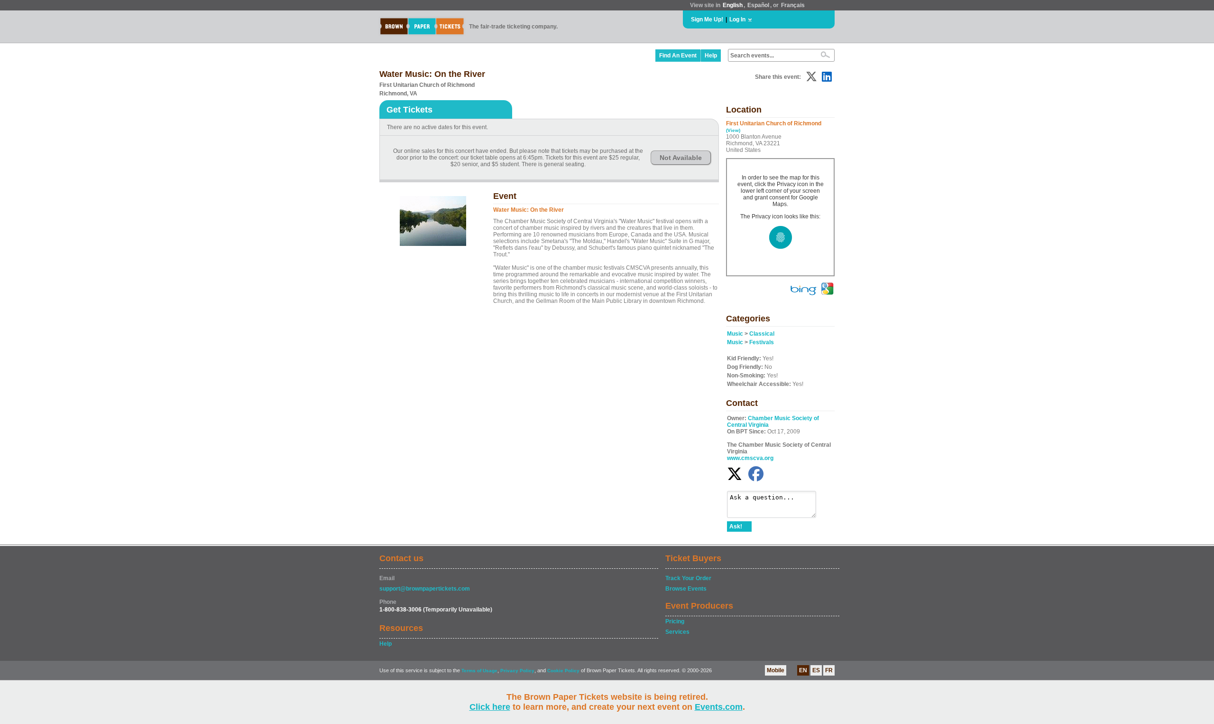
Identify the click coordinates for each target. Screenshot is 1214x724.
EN (803, 670)
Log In (737, 19)
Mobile (775, 670)
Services (677, 632)
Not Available (681, 157)
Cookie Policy (563, 670)
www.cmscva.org (750, 458)
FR (829, 670)
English (733, 5)
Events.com (719, 707)
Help (711, 55)
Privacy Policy (517, 670)
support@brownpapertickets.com (424, 588)
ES (816, 670)
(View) (733, 130)
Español (758, 5)
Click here (489, 707)
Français (793, 5)
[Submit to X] (811, 76)
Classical (761, 333)
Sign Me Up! (707, 19)
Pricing (674, 621)
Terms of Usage (479, 670)
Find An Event (678, 55)
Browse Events (686, 588)
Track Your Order (688, 578)
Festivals (761, 342)
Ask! (735, 526)
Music (735, 333)
